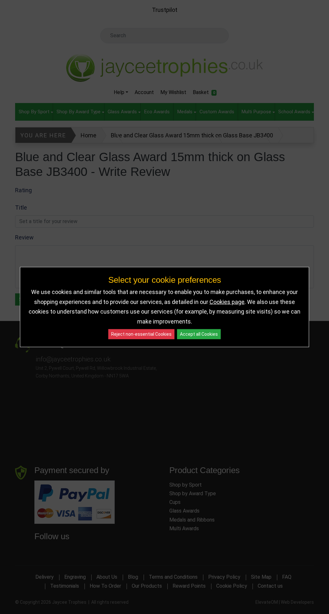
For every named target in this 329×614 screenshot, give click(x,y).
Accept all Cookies (199, 334)
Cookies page (227, 301)
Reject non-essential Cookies (141, 334)
